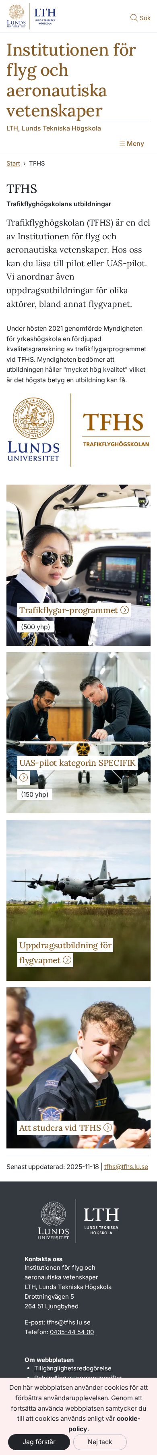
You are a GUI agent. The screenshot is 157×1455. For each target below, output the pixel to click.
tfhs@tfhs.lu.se (126, 1167)
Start (13, 163)
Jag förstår (39, 1442)
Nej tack (100, 1442)
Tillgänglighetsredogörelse (73, 1368)
